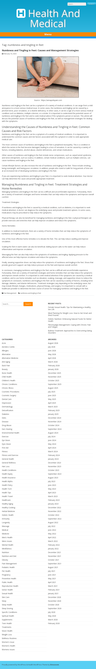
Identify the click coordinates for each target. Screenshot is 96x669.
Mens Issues (7, 541)
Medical (5, 530)
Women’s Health (8, 646)
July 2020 (51, 612)
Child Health (7, 377)
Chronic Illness (8, 388)
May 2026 (52, 354)
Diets (4, 418)
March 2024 (53, 451)
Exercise (5, 436)
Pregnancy (6, 575)
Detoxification (7, 410)
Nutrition (5, 552)
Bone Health (7, 373)
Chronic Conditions (9, 384)
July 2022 (51, 526)
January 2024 (53, 459)
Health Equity (7, 474)
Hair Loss (6, 466)
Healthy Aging (7, 504)
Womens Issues (8, 649)
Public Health (7, 582)
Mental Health (7, 545)
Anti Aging (6, 362)
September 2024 (54, 429)
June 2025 (52, 395)
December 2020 (54, 597)
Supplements (7, 619)
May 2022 (52, 533)
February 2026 (54, 365)
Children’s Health (8, 380)
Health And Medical (54, 18)
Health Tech (7, 489)
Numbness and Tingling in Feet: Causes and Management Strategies (40, 50)
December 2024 (54, 418)
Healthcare (6, 500)
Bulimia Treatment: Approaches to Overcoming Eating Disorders (70, 331)
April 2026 (52, 358)
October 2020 (53, 604)
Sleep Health (7, 604)
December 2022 (54, 507)
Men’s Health (7, 537)
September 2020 (54, 608)
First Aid (5, 448)
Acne (4, 343)
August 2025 (53, 388)
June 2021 (52, 575)
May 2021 (52, 578)
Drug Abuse (6, 425)
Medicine (5, 533)
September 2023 (54, 474)
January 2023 (53, 504)
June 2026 (52, 350)
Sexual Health (7, 593)
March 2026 (53, 362)
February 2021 (54, 590)
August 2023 (53, 477)
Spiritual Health (8, 616)
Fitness (5, 451)
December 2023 (54, 462)
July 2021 (51, 571)
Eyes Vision (6, 444)
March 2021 (53, 586)
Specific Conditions (9, 612)
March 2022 (53, 541)
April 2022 (52, 537)
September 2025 (54, 384)
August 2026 (53, 343)
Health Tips (6, 492)
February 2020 (54, 623)
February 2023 (54, 500)
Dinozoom (54, 665)
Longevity (6, 522)
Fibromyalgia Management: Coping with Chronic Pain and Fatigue (69, 326)
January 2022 (53, 548)
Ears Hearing (7, 429)
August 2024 (53, 433)
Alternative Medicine (10, 358)
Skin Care (5, 597)
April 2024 (52, 448)
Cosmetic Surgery (9, 395)
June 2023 (52, 485)
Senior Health (7, 590)
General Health (8, 459)
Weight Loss (7, 634)
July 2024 (51, 436)
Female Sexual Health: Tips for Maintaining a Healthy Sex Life (69, 308)
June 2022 (52, 530)
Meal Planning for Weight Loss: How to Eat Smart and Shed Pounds (70, 314)
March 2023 (53, 496)
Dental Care (7, 399)
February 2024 (54, 455)
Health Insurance (9, 477)
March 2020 (53, 619)
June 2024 (52, 440)
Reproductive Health (10, 586)
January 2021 (53, 593)
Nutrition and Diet (9, 556)
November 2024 (54, 421)
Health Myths (7, 481)
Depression (6, 403)
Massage (5, 526)
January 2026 (53, 369)
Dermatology (7, 406)
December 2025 (54, 373)
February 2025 (54, 410)
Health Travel (7, 496)
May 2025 (52, 399)
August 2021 (53, 567)
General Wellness (9, 462)
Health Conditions (9, 470)
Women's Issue (8, 642)
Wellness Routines (9, 638)
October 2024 (53, 425)
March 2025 (53, 406)
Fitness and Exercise (10, 455)
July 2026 (51, 347)
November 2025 (54, 377)
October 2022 (53, 515)
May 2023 (52, 489)
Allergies (5, 350)
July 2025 (51, 391)
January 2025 (53, 414)
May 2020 (52, 616)
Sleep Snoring (7, 608)
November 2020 (54, 601)
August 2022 (53, 522)
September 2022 (54, 519)
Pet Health (6, 571)
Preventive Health (9, 578)
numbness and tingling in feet (30, 293)
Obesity (5, 560)
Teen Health (7, 623)
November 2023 (54, 466)
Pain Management (10, 293)
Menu (48, 34)
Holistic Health (8, 515)
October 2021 (53, 560)
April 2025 (52, 403)
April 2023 (52, 492)
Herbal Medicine (8, 511)
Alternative (6, 354)
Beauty (5, 369)
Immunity (6, 519)
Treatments (6, 627)
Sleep (4, 601)
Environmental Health (10, 433)
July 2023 (51, 481)
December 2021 (54, 552)
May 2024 (52, 444)
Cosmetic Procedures (10, 391)
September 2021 (54, 563)
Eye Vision (6, 440)
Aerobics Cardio (8, 347)
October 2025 (53, 380)
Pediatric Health (8, 567)
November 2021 (54, 556)
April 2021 (52, 582)
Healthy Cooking (8, 507)
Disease (5, 421)
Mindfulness (7, 548)
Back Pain (6, 365)
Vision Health (7, 631)
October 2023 (53, 470)
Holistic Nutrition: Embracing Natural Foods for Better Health (70, 320)
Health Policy (7, 485)
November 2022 (54, 511)
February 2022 (54, 545)
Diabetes (5, 414)
